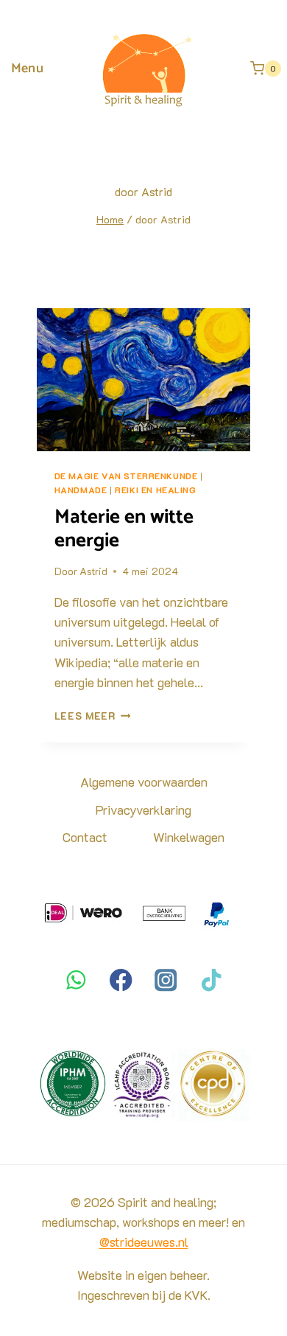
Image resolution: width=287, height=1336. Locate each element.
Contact (85, 837)
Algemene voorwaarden (144, 781)
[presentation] (144, 379)
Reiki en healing (155, 489)
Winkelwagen (188, 837)
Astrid (93, 571)
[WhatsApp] (76, 980)
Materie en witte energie (124, 529)
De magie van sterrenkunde (126, 475)
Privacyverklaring (143, 809)
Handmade (80, 489)
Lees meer (92, 715)
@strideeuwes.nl (143, 1242)
